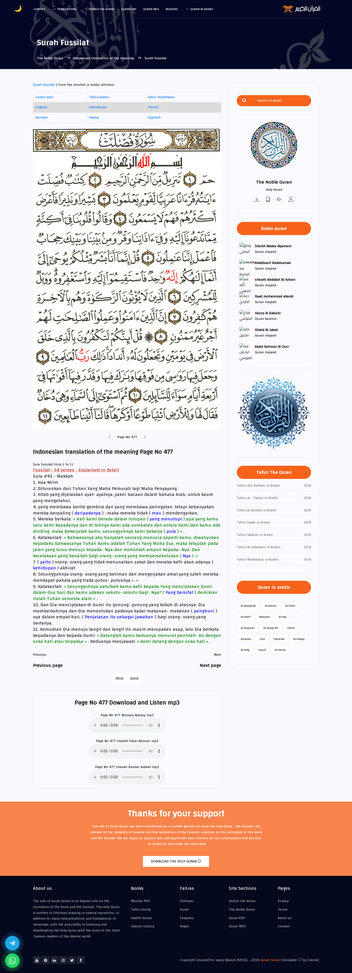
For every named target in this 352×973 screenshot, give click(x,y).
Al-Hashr (270, 606)
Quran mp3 (151, 9)
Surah (184, 909)
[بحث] (244, 100)
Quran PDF (237, 918)
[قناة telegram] (12, 943)
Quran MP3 (237, 926)
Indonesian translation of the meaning (104, 58)
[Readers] (291, 200)
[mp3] (257, 200)
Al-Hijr (283, 617)
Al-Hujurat (248, 628)
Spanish (154, 117)
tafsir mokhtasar (161, 97)
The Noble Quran (50, 58)
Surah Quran (270, 960)
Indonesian (98, 107)
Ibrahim (246, 639)
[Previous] (109, 437)
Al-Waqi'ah (270, 628)
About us (284, 918)
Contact (39, 9)
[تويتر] (72, 960)
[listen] (279, 200)
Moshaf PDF (140, 901)
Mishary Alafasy (133, 715)
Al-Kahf (245, 617)
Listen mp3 (44, 97)
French (153, 107)
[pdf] (268, 200)
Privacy (283, 901)
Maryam (264, 617)
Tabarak (278, 639)
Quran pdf (128, 9)
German (41, 117)
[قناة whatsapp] (12, 960)
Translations (67, 9)
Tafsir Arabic (99, 97)
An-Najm (299, 639)
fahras (119, 678)
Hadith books (141, 918)
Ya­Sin (291, 628)
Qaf (262, 639)
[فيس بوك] (81, 960)
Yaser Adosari (139, 741)
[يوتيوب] (37, 960)
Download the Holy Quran (174, 861)
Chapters (187, 918)
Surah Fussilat (44, 84)
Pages (184, 926)
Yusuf (262, 650)
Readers (172, 9)
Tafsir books (141, 909)
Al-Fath (290, 606)
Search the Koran (101, 9)
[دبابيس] (45, 960)
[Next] (145, 437)
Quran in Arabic (201, 9)
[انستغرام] (63, 960)
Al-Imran (280, 650)
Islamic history (142, 926)
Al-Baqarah (248, 606)
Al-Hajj (245, 650)
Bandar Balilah (139, 767)
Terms (283, 909)
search (134, 678)
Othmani (187, 901)
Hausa (94, 117)
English (41, 107)
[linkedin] (54, 960)
